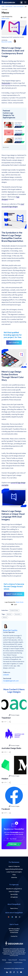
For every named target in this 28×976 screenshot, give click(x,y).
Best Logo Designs (18, 6)
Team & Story (14, 908)
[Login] (21, 2)
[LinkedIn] (7, 972)
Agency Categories (14, 866)
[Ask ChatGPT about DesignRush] (16, 917)
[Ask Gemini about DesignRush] (12, 917)
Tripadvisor (6, 718)
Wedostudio (6, 83)
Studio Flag (18, 124)
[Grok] (19, 917)
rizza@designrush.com (11, 681)
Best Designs (9, 6)
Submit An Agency (14, 891)
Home (3, 6)
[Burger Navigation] (25, 2)
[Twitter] (17, 972)
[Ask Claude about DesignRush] (8, 917)
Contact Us (14, 936)
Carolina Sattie (19, 132)
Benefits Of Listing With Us (14, 888)
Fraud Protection (18, 962)
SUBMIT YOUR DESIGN (14, 594)
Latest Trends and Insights (14, 872)
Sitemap (4, 960)
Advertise (14, 877)
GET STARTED (14, 342)
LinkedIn (6, 675)
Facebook (6, 809)
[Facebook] (14, 972)
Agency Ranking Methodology (14, 869)
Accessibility (9, 962)
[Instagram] (10, 972)
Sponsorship (14, 894)
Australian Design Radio (11, 748)
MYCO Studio (18, 140)
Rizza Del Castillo (7, 42)
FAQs (14, 874)
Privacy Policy (22, 960)
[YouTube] (21, 972)
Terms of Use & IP (12, 960)
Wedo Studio (5, 18)
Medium (5, 778)
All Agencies (14, 897)
